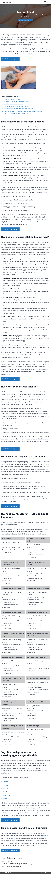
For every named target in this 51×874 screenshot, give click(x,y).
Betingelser (47, 872)
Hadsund (6, 799)
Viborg (5, 785)
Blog (39, 872)
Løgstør (5, 788)
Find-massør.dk (7, 2)
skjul (18, 96)
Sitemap (42, 872)
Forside (28, 872)
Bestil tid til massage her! (10, 59)
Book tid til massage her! (25, 20)
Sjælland (13, 838)
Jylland (46, 836)
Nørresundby (7, 795)
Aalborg (6, 782)
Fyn (4, 838)
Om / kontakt (34, 872)
